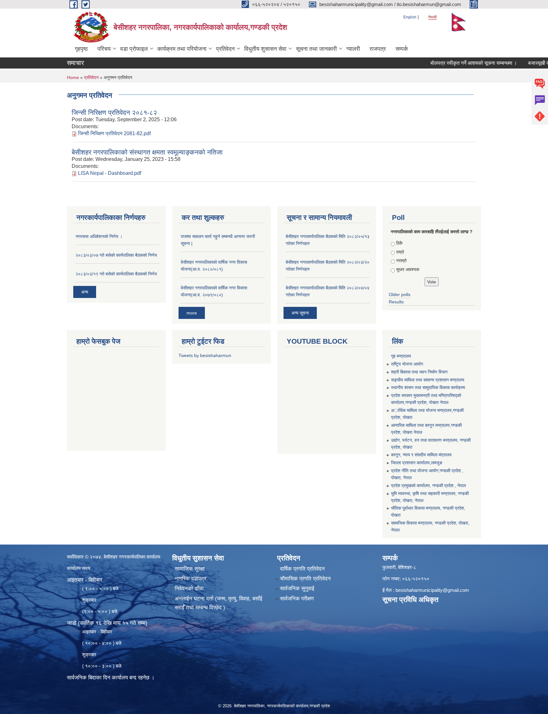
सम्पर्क (401, 49)
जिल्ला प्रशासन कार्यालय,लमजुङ (416, 462)
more (191, 312)
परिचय (104, 49)
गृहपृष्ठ (81, 49)
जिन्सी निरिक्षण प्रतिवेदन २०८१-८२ (114, 112)
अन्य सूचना (300, 312)
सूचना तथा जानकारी (316, 49)
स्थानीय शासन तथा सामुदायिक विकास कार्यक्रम (428, 387)
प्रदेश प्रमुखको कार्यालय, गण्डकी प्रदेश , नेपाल (428, 485)
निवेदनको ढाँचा (189, 588)
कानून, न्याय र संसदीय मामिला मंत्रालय (421, 454)
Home (73, 77)
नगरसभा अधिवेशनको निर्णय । (98, 236)
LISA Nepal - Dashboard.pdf (109, 173)
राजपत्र (377, 49)
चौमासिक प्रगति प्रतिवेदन (305, 579)
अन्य (84, 291)
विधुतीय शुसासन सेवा (265, 49)
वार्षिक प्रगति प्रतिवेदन (302, 569)
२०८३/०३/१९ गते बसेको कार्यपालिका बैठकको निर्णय (116, 273)
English (409, 17)
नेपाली (432, 17)
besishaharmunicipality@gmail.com (432, 590)
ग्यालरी (353, 49)
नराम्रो (401, 260)
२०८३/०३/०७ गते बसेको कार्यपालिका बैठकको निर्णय (116, 255)
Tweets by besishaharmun (205, 355)
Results (396, 301)
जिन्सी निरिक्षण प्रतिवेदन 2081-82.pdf (114, 133)
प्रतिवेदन (225, 49)
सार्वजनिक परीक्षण (297, 599)
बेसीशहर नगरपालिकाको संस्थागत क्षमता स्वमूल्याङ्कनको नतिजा (147, 152)
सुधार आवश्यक (407, 269)
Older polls (399, 294)
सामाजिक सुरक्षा (190, 569)
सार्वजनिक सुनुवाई (297, 588)
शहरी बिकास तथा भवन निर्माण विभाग (419, 371)
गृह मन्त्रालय (401, 356)
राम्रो (400, 252)
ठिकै (399, 243)
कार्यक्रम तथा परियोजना (181, 49)
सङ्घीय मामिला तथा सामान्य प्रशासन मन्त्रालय (427, 379)
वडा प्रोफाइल (134, 49)
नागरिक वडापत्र (190, 579)
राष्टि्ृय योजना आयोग (407, 364)
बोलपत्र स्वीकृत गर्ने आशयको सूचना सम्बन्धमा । (458, 63)
